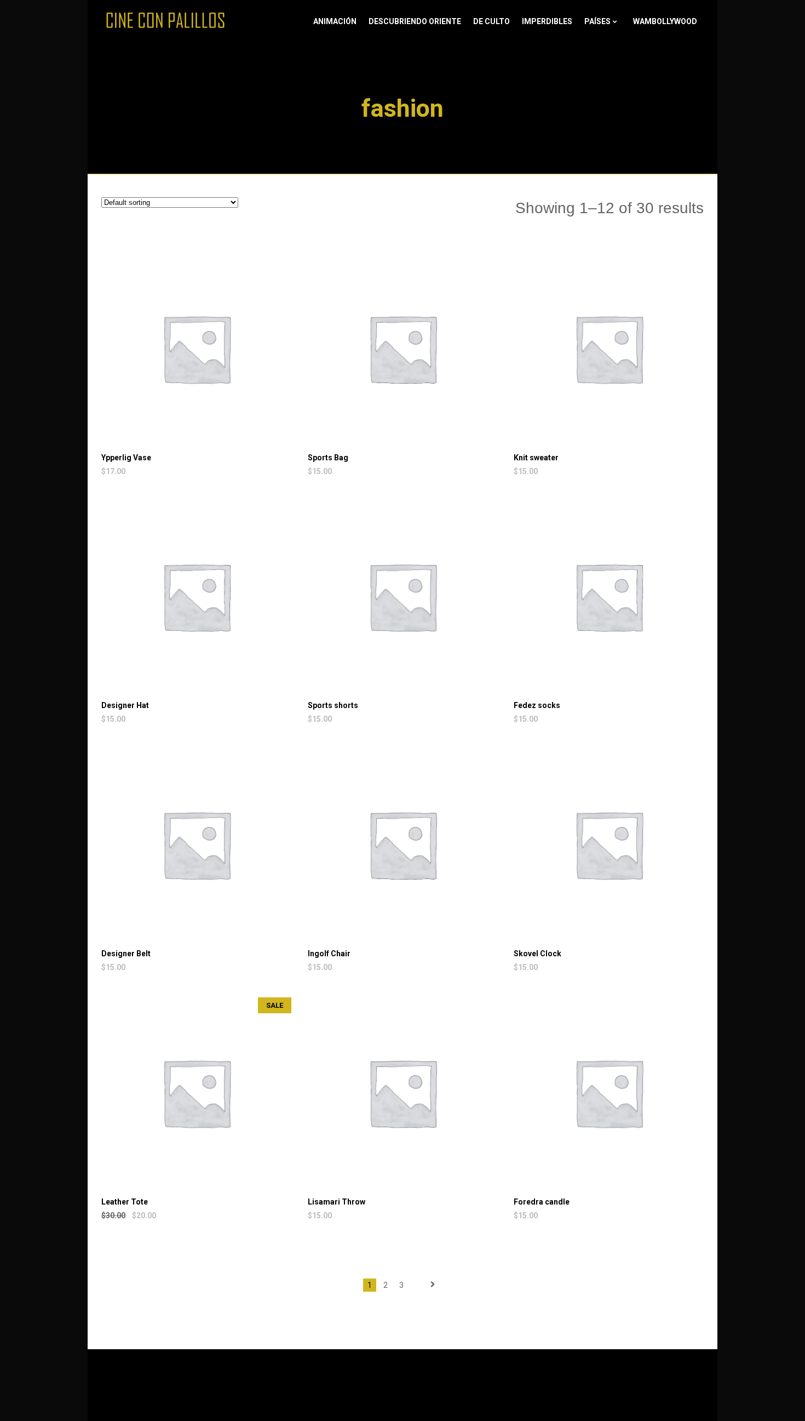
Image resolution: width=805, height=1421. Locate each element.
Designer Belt (126, 953)
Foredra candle (542, 1201)
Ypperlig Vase (126, 457)
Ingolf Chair (329, 953)
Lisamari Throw (336, 1201)
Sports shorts (333, 705)
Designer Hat (125, 705)
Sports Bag (328, 457)
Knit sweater (536, 457)
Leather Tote (124, 1201)
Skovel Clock (537, 953)
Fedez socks (537, 705)
